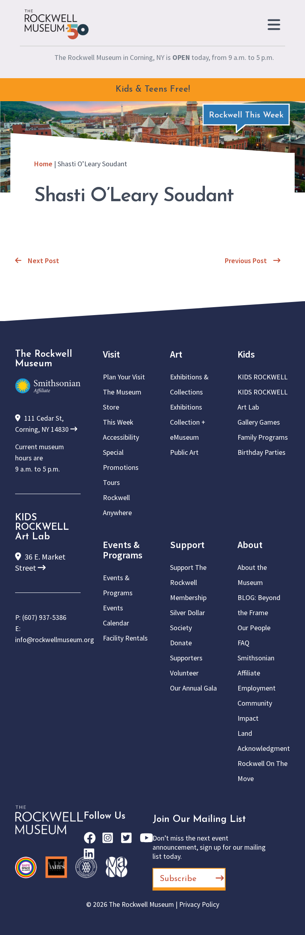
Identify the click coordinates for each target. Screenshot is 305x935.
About (250, 545)
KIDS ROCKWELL (262, 376)
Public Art (184, 452)
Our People (253, 627)
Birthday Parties (261, 452)
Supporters (186, 657)
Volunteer (184, 672)
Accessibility (121, 437)
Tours (111, 482)
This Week (118, 422)
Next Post (43, 260)
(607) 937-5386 (44, 617)
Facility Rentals (125, 638)
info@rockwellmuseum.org (54, 639)
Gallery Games (258, 422)
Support (187, 545)
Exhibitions (186, 407)
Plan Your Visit (124, 376)
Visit (111, 354)
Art (176, 354)
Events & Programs (123, 550)
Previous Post (246, 260)
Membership (188, 597)
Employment (256, 688)
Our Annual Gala (193, 688)
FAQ (243, 642)
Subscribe (178, 879)
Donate (181, 642)
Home (43, 163)
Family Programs (262, 437)
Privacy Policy (199, 904)
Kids (246, 354)
